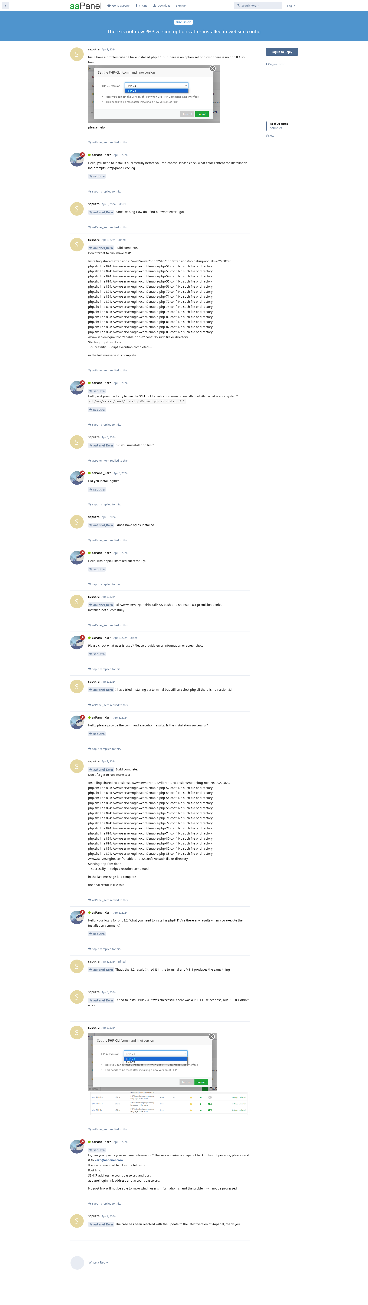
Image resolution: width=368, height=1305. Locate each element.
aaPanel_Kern (103, 212)
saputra (99, 176)
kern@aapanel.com (109, 1160)
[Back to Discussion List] (5, 5)
